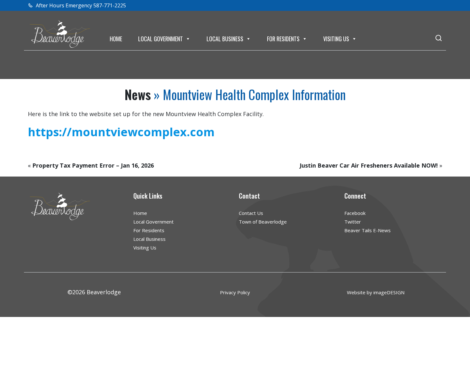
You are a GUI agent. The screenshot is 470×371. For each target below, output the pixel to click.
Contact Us (251, 213)
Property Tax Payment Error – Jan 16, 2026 (93, 165)
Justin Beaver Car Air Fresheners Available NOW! (369, 165)
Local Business (225, 39)
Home (116, 39)
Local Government (160, 39)
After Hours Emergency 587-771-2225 (80, 5)
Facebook (354, 213)
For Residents (283, 39)
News (138, 94)
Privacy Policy (235, 292)
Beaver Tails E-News (367, 230)
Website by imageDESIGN (375, 292)
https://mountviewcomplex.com (121, 132)
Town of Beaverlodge (263, 221)
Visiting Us (336, 39)
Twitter (352, 221)
